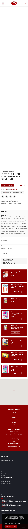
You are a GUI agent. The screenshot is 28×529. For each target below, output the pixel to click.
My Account (3, 494)
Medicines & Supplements (8, 171)
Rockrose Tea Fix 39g (17, 300)
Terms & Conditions (5, 488)
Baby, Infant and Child (17, 284)
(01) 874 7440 (15, 438)
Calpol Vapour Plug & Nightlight (17, 314)
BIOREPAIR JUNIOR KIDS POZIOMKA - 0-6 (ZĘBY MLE (14, 501)
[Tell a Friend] (14, 196)
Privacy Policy (17, 523)
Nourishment (15, 298)
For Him (3, 467)
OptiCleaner (14, 189)
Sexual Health (4, 469)
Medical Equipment (5, 473)
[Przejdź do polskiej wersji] (3, 3)
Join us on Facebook (14, 444)
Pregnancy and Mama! (6, 466)
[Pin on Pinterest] (10, 196)
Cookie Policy (4, 492)
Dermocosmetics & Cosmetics (7, 462)
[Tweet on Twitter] (6, 196)
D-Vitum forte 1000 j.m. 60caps (17, 355)
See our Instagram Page (14, 446)
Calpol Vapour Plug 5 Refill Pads (18, 368)
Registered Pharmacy (6, 483)
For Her (3, 475)
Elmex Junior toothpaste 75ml (18, 287)
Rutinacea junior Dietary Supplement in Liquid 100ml (18, 341)
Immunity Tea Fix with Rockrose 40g (17, 328)
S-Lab (6, 189)
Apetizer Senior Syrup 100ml (17, 273)
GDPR (2, 487)
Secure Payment (4, 485)
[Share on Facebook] (2, 196)
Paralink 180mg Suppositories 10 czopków (11, 505)
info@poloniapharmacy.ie (14, 443)
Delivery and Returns (5, 481)
